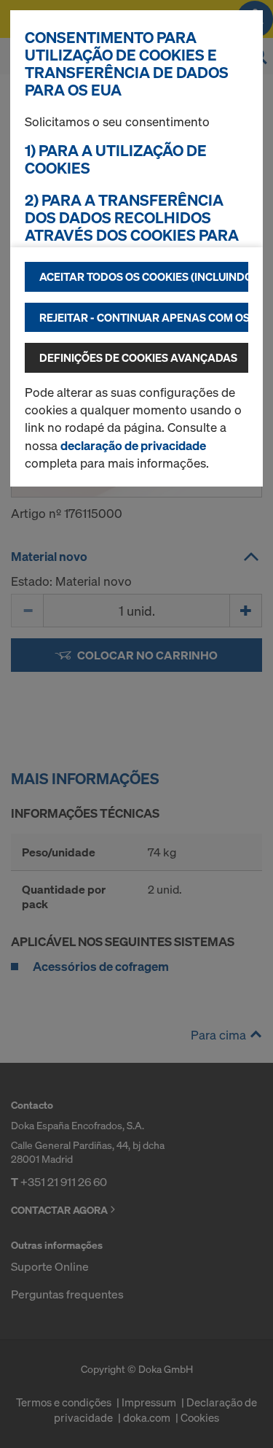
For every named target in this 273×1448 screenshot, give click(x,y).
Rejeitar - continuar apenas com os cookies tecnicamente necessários (143, 317)
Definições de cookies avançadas (138, 357)
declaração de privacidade (133, 445)
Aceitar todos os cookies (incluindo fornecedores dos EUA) (143, 276)
